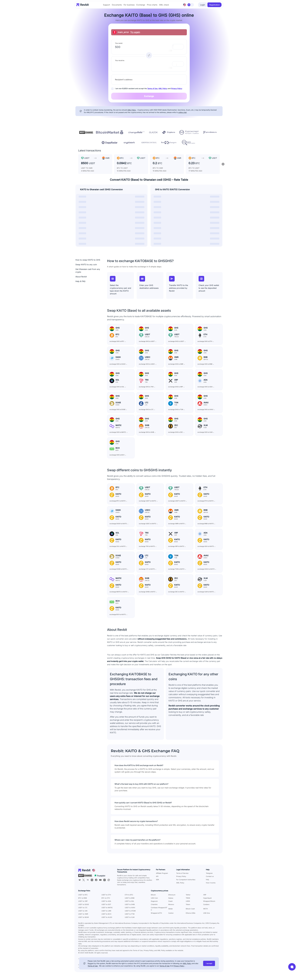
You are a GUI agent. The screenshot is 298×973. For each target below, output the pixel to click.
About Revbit (81, 276)
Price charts (152, 5)
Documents (117, 5)
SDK (157, 880)
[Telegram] (79, 880)
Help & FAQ (80, 281)
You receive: (120, 60)
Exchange (140, 5)
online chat (182, 112)
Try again (135, 32)
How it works (210, 883)
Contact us (210, 876)
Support (106, 5)
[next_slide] (223, 164)
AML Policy (162, 88)
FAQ (207, 880)
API (157, 876)
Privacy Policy (176, 88)
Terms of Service (182, 873)
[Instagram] (104, 880)
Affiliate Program (162, 873)
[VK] (92, 880)
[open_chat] (292, 967)
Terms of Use (152, 88)
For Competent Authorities (185, 880)
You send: (119, 43)
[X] (83, 880)
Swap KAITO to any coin (86, 264)
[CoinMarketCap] (109, 880)
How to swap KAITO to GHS (87, 260)
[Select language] (184, 4)
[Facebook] (96, 880)
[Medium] (88, 880)
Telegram (209, 873)
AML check (164, 5)
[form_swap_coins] (149, 55)
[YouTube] (100, 880)
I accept (209, 963)
